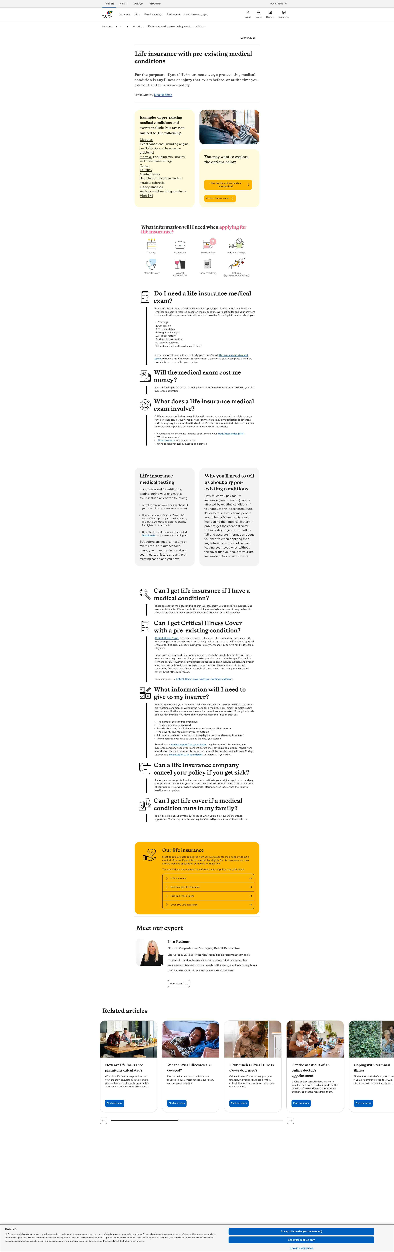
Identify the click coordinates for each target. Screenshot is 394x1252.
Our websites (276, 3)
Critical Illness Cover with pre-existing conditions (204, 679)
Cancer (145, 165)
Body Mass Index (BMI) (231, 433)
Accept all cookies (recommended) (301, 1231)
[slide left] (103, 1120)
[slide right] (290, 1120)
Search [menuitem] (248, 17)
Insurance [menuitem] (124, 14)
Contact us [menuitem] (284, 17)
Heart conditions (151, 144)
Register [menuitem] (270, 17)
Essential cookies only (301, 1240)
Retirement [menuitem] (173, 14)
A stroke (146, 157)
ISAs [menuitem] (137, 14)
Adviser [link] (123, 3)
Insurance (107, 26)
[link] (109, 4)
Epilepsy (146, 170)
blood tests (148, 535)
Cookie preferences (301, 1248)
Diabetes (146, 140)
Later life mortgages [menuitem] (196, 14)
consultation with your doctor (186, 754)
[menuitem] (259, 14)
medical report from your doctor (189, 744)
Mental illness (150, 174)
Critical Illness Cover (167, 638)
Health (137, 26)
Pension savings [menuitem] (153, 14)
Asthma (145, 191)
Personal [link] (109, 3)
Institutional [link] (155, 3)
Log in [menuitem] (259, 17)
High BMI (146, 196)
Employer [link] (138, 3)
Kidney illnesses (151, 187)
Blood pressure (166, 440)
